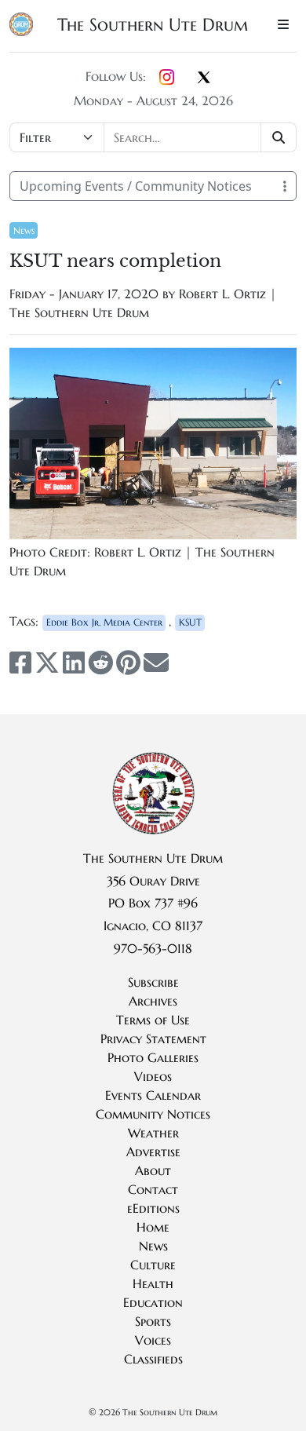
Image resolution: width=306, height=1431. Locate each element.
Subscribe (153, 982)
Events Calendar (153, 1095)
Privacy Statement (153, 1038)
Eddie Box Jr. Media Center (104, 622)
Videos (153, 1076)
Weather (153, 1133)
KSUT (190, 622)
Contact (153, 1189)
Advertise (153, 1151)
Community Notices (153, 1114)
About (153, 1170)
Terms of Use (153, 1020)
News (24, 230)
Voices (153, 1340)
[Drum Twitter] (204, 78)
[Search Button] (279, 137)
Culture (153, 1264)
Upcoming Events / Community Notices (136, 186)
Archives (153, 1001)
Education (153, 1302)
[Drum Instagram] (166, 77)
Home (153, 1227)
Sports (153, 1321)
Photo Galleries (153, 1057)
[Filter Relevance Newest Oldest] (153, 137)
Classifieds (153, 1359)
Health (153, 1283)
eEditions (153, 1208)
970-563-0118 (153, 948)
